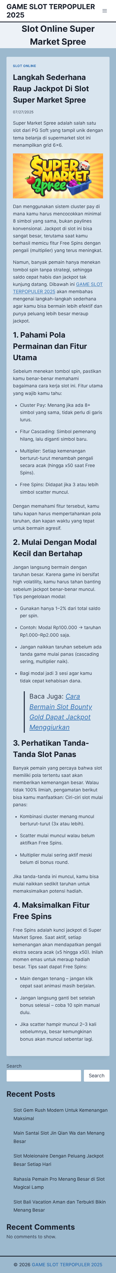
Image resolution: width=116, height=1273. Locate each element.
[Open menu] (105, 10)
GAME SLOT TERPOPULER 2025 (67, 1264)
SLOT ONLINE (24, 66)
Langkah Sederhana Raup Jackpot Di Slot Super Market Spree (51, 88)
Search (14, 1066)
